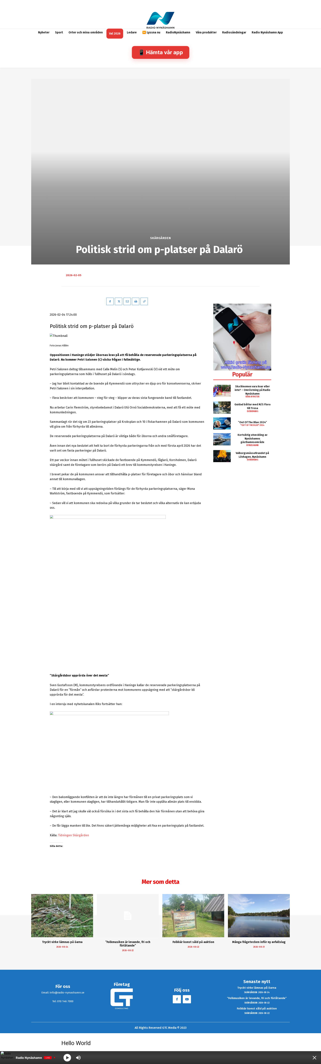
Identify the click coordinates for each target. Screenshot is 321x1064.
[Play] (67, 1057)
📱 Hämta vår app (160, 52)
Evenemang (252, 411)
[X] (118, 301)
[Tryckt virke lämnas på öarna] (62, 915)
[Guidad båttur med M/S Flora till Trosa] (222, 407)
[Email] (127, 301)
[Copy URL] (144, 301)
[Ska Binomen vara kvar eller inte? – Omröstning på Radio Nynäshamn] (222, 391)
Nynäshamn (252, 445)
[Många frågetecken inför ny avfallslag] (259, 915)
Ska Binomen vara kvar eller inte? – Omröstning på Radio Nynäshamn (252, 390)
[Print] (135, 301)
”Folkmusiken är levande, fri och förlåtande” (127, 943)
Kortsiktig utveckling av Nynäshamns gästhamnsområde (252, 438)
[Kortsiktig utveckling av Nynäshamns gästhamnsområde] (222, 439)
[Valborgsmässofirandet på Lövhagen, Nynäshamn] (222, 456)
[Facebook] (110, 301)
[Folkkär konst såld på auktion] (193, 915)
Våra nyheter (252, 396)
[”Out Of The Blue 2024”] (222, 423)
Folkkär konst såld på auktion (193, 942)
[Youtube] (187, 999)
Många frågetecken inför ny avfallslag (259, 942)
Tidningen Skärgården (73, 835)
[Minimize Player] (314, 1057)
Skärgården (160, 238)
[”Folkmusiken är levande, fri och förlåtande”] (128, 915)
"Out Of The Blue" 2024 (252, 425)
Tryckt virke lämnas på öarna (62, 942)
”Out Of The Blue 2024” (252, 422)
